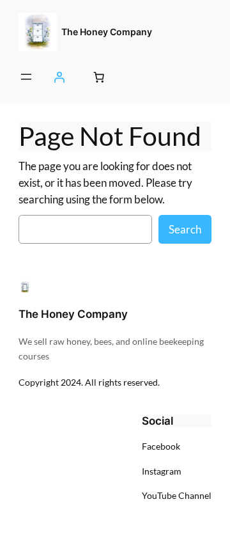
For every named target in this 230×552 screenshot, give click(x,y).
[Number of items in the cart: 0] (98, 76)
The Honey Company (106, 31)
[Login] (59, 76)
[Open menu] (26, 76)
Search (185, 229)
